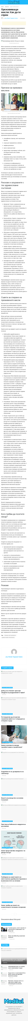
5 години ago (12, 932)
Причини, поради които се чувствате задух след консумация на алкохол (15, 982)
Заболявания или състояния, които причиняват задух (16, 967)
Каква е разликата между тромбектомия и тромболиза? (11, 746)
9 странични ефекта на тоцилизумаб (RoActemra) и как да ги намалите (13, 960)
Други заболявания (14, 6)
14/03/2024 (4, 775)
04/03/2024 (4, 882)
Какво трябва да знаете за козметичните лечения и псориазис (13, 906)
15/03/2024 (4, 749)
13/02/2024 (22, 18)
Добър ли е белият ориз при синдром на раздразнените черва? (13, 691)
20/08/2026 (11, 969)
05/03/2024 (4, 854)
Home (2, 6)
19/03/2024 (4, 694)
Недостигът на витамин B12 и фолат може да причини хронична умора (16, 974)
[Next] (15, 914)
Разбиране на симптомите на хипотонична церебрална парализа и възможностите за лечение (14, 879)
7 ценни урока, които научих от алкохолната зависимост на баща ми (17, 929)
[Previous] (13, 914)
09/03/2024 (4, 828)
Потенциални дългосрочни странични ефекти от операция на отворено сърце (13, 719)
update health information (8, 637)
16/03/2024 (4, 722)
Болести (7, 6)
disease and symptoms (10, 635)
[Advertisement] (14, 23)
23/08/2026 (5, 962)
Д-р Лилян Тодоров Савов (11, 18)
